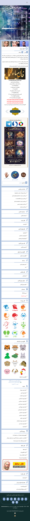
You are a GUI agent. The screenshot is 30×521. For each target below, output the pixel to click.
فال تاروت (24, 426)
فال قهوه (24, 233)
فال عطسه (24, 478)
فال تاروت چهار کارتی (22, 404)
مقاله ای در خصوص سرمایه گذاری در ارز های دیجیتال (16, 438)
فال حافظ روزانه (23, 452)
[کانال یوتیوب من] (16, 502)
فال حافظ (24, 449)
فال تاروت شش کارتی (22, 410)
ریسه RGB (24, 293)
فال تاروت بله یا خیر (22, 424)
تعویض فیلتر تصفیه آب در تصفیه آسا (19, 435)
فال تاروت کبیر (23, 393)
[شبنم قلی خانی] (6, 44)
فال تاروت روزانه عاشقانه (21, 421)
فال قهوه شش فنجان (22, 238)
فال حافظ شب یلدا (23, 455)
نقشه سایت (9, 511)
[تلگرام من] (22, 499)
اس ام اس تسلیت (23, 207)
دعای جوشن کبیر (23, 264)
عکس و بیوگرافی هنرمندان (21, 489)
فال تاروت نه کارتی (22, 412)
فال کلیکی (24, 276)
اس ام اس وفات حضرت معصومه (20, 193)
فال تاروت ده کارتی (22, 415)
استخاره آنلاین (23, 216)
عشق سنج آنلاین (23, 284)
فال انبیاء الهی (15, 7)
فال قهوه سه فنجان (22, 236)
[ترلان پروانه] (15, 44)
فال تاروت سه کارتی (22, 401)
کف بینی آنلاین (23, 247)
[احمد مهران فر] (24, 44)
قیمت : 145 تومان (15, 382)
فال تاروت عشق (23, 418)
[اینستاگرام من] (15, 499)
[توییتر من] (7, 499)
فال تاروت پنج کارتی (22, 407)
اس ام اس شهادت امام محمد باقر (20, 201)
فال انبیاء (22, 48)
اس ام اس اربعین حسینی (21, 204)
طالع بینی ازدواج (23, 256)
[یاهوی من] (25, 499)
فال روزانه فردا (23, 486)
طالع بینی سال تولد (22, 377)
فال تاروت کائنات (23, 396)
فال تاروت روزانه (23, 390)
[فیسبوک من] (18, 499)
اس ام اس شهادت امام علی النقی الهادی (19, 196)
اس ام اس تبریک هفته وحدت (21, 198)
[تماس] (11, 499)
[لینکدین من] (13, 502)
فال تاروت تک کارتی (22, 398)
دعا (25, 267)
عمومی (20, 183)
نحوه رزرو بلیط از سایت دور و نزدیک (19, 441)
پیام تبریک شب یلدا (22, 458)
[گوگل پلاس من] (4, 499)
